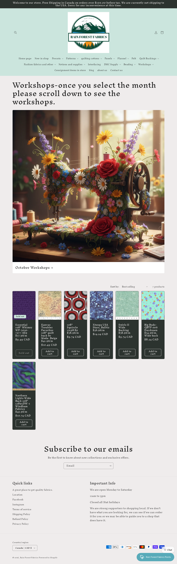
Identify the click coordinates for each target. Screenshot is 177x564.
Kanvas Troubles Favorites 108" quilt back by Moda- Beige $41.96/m (49, 332)
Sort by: (114, 286)
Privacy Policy (20, 524)
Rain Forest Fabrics (29, 558)
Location (17, 494)
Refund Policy (20, 519)
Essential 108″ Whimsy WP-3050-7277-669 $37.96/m (23, 330)
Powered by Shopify (48, 558)
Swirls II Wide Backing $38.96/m (124, 328)
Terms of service (21, 509)
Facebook (18, 499)
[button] (15, 32)
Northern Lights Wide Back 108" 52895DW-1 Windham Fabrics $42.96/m (23, 403)
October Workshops (32, 267)
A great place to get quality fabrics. (32, 490)
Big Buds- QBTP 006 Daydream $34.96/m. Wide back (151, 330)
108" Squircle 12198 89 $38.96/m (73, 328)
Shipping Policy (21, 514)
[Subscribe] (110, 466)
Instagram (18, 504)
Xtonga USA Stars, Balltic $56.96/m (101, 327)
